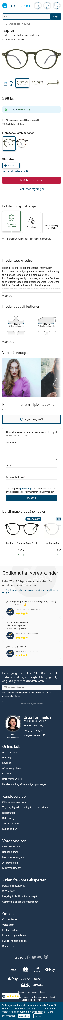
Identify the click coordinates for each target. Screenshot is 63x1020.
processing (25, 488)
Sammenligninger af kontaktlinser (20, 901)
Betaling (6, 757)
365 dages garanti (11, 823)
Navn (9, 464)
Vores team (8, 924)
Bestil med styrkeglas (31, 189)
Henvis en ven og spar (13, 857)
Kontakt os (8, 946)
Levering (6, 763)
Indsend (31, 498)
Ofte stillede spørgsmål (14, 802)
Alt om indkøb (9, 752)
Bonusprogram (10, 852)
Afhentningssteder (11, 768)
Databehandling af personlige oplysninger (24, 784)
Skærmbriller (14, 23)
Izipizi (27, 23)
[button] (22, 83)
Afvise (38, 1015)
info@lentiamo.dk (33, 735)
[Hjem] (3, 24)
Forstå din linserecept (13, 885)
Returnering (8, 818)
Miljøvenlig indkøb (11, 868)
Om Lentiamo (9, 919)
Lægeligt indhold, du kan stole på (19, 896)
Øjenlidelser (8, 891)
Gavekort (7, 773)
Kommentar (12, 442)
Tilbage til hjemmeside (27, 992)
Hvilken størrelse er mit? (15, 171)
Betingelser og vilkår (12, 779)
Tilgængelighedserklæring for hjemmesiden (25, 807)
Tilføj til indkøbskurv (32, 180)
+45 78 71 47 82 (32, 730)
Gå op (42, 992)
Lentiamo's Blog (10, 930)
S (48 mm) (13, 165)
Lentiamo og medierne (14, 935)
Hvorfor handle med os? (14, 940)
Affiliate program (11, 862)
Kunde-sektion (9, 829)
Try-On (12, 83)
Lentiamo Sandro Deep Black (21, 543)
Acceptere (24, 1015)
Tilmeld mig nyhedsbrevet (32, 703)
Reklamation (8, 812)
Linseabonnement (11, 846)
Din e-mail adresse (15, 476)
